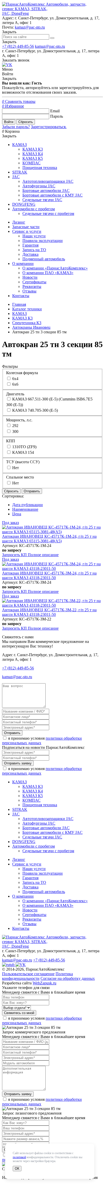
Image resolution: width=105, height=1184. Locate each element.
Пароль (56, 116)
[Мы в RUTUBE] (9, 964)
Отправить (32, 491)
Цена (16, 514)
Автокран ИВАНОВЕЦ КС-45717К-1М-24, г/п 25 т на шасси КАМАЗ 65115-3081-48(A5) (49, 538)
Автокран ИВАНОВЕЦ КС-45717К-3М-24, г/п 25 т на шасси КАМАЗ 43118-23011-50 (49, 575)
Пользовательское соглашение (28, 974)
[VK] (7, 65)
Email (55, 111)
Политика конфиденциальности (37, 976)
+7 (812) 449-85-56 (18, 46)
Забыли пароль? (16, 127)
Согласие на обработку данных (68, 978)
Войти (8, 122)
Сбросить (25, 122)
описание (43, 555)
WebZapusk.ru (44, 983)
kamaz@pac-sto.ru (30, 27)
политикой (19, 1157)
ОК (17, 1168)
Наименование (25, 509)
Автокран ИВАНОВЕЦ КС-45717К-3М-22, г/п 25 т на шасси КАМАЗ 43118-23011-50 (49, 612)
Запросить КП (15, 555)
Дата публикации (27, 505)
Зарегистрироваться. (49, 127)
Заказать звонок (16, 60)
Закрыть (9, 42)
